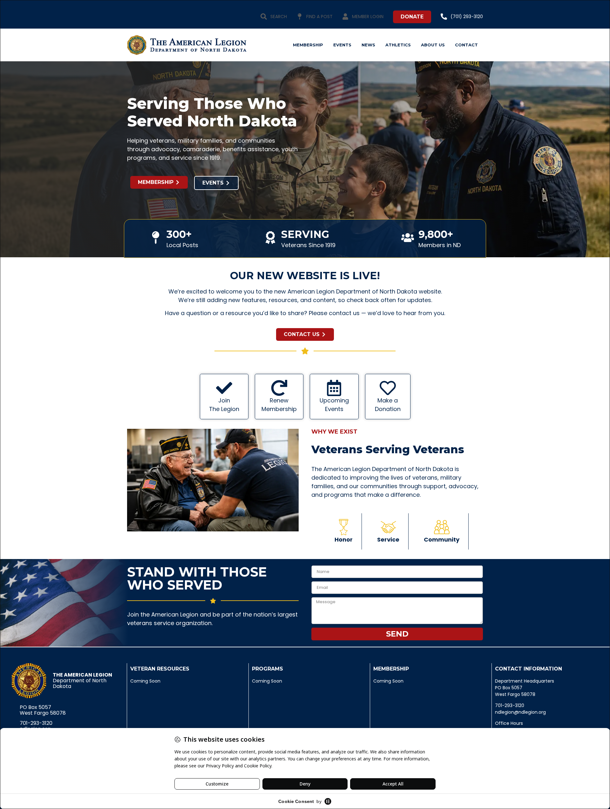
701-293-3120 (36, 723)
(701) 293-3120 (467, 16)
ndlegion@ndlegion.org (520, 712)
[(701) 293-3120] (444, 16)
